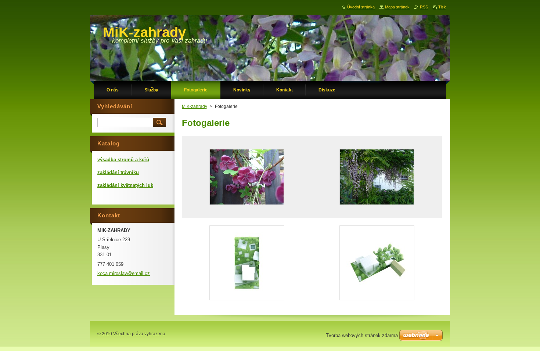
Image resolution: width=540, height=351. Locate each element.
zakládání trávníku (118, 172)
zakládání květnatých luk (125, 185)
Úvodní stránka (361, 7)
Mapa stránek (397, 7)
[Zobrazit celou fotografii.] (247, 177)
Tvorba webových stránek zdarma (362, 335)
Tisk (442, 7)
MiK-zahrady (194, 106)
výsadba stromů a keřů (123, 159)
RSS (424, 7)
